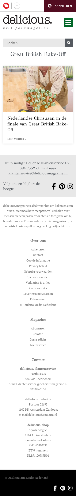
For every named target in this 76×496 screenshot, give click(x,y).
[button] (60, 6)
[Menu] (68, 22)
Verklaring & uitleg (38, 282)
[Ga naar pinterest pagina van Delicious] (60, 186)
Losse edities (38, 339)
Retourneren (38, 299)
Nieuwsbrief (38, 345)
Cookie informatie (38, 260)
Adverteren (38, 249)
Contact (38, 255)
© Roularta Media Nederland (38, 305)
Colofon (38, 334)
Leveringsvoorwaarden (38, 294)
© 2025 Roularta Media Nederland (26, 478)
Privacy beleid (38, 266)
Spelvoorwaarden (38, 277)
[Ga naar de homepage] (27, 19)
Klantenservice (38, 288)
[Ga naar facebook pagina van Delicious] (52, 186)
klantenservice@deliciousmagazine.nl (38, 173)
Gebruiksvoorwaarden (38, 271)
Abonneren (38, 328)
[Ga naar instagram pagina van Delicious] (69, 186)
